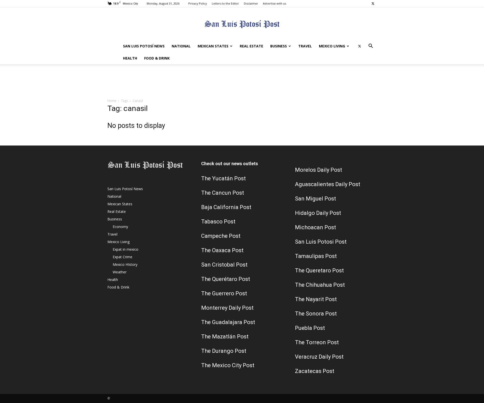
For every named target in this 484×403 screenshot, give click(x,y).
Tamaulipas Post (316, 256)
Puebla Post (310, 328)
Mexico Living (332, 46)
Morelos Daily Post (318, 170)
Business (278, 46)
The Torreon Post (317, 342)
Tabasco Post (218, 221)
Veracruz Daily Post (319, 357)
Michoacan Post (315, 227)
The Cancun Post (222, 193)
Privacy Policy (197, 3)
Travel (305, 46)
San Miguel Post (315, 198)
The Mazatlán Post (225, 336)
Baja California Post (226, 207)
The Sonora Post (316, 313)
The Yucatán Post (223, 178)
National (181, 46)
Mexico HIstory (125, 264)
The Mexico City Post (227, 365)
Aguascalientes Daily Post (327, 184)
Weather (120, 272)
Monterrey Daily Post (227, 308)
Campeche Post (220, 236)
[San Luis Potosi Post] (242, 24)
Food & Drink (157, 58)
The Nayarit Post (316, 299)
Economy (120, 226)
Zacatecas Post (314, 371)
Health (130, 58)
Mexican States (213, 46)
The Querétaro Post (225, 279)
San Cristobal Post (224, 265)
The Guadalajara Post (228, 322)
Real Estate (251, 46)
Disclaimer (251, 3)
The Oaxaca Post (222, 250)
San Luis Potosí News (144, 46)
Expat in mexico (125, 249)
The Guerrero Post (224, 293)
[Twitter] (373, 3)
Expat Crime (122, 256)
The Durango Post (223, 351)
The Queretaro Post (319, 270)
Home (111, 101)
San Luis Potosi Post (321, 242)
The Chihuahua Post (320, 285)
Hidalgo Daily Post (318, 213)
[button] (371, 46)
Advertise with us (274, 3)
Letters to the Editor (225, 3)
